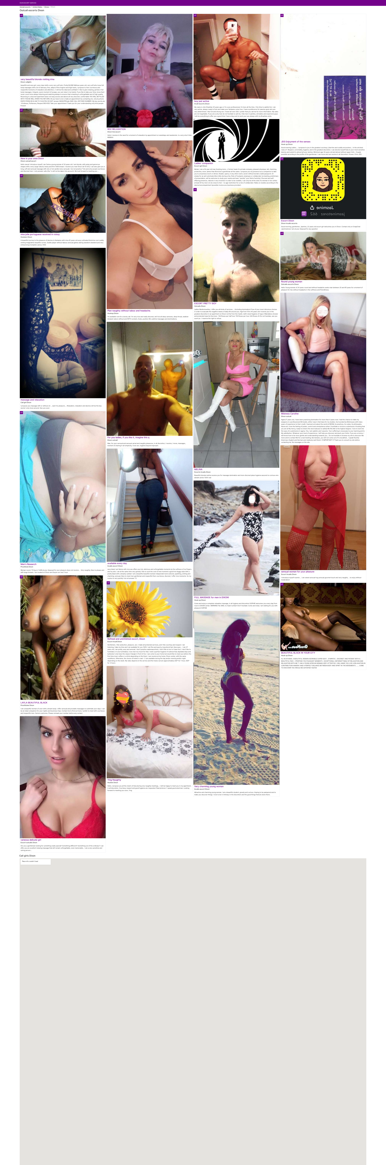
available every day (117, 563)
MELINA (198, 469)
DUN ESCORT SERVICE (28, 3)
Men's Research (28, 564)
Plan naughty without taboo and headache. (129, 310)
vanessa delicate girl (31, 840)
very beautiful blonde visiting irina (37, 79)
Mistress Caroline (290, 413)
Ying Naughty (114, 780)
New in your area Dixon (32, 158)
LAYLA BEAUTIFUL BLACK (34, 702)
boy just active (201, 101)
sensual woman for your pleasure (297, 571)
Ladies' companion (203, 163)
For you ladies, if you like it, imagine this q (128, 437)
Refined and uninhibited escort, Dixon (126, 639)
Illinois (46, 7)
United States (37, 7)
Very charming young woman (209, 786)
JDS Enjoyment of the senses (295, 141)
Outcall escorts (25, 7)
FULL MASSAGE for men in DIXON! (211, 597)
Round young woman (291, 281)
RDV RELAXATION (116, 129)
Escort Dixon (287, 220)
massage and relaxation (32, 400)
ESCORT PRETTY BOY (205, 303)
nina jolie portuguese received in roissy (40, 234)
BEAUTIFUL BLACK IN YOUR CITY (298, 653)
